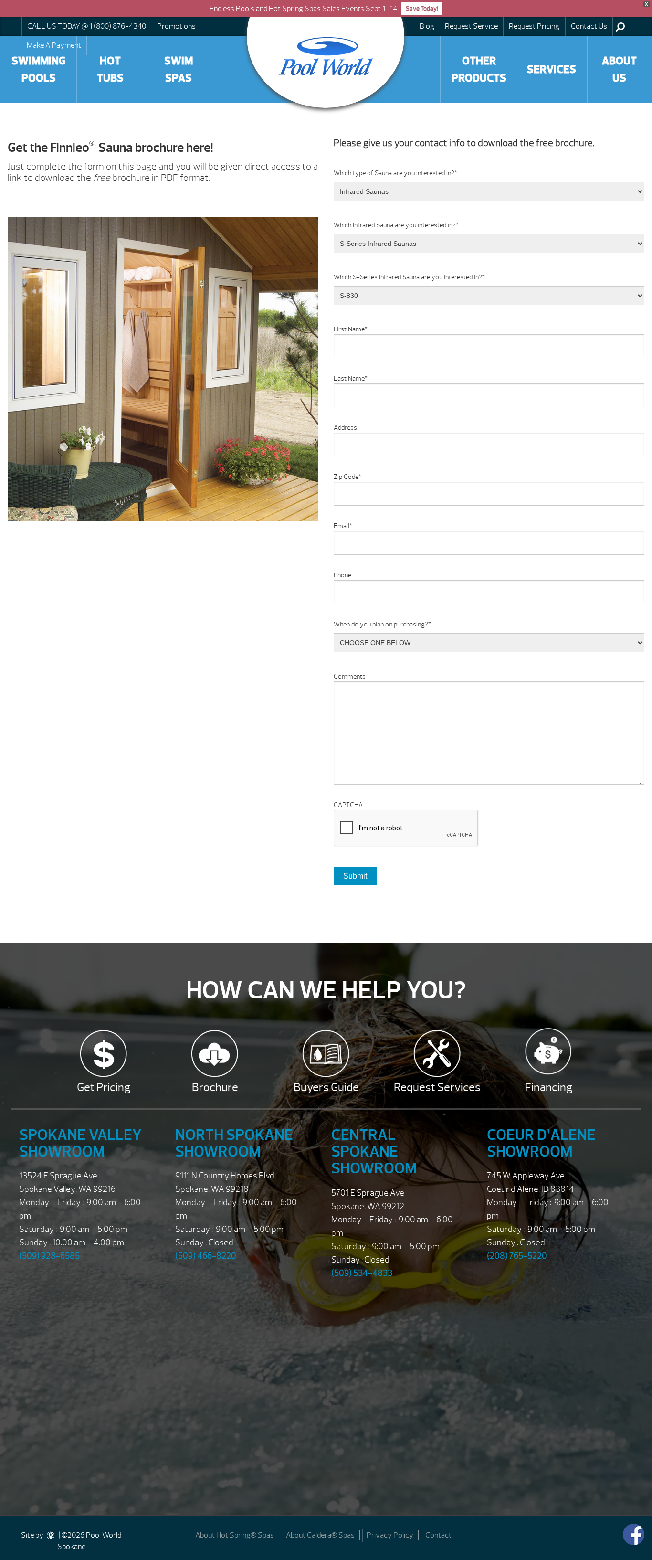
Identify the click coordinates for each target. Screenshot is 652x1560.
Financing (548, 1087)
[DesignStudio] (51, 1535)
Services (551, 69)
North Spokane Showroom (234, 1143)
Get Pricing (103, 1087)
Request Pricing (534, 26)
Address (345, 428)
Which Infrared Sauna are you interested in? (396, 225)
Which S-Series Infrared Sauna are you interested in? (409, 277)
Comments (350, 676)
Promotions (176, 26)
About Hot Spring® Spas (234, 1535)
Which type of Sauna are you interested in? (395, 173)
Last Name (351, 378)
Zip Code (347, 477)
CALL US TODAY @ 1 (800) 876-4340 (86, 26)
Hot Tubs (110, 69)
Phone (342, 575)
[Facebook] (633, 1534)
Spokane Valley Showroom (80, 1143)
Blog (427, 26)
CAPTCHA (348, 805)
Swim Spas (178, 69)
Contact (438, 1535)
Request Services (437, 1087)
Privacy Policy (390, 1535)
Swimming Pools (38, 69)
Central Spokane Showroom (374, 1151)
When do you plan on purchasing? (382, 624)
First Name (351, 329)
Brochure (215, 1087)
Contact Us (589, 26)
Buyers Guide (326, 1087)
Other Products (479, 69)
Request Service (471, 26)
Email (343, 526)
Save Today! (422, 8)
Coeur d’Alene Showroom (541, 1143)
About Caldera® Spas (320, 1535)
